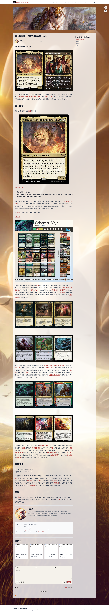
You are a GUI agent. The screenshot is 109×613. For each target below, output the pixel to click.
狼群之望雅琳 (36, 448)
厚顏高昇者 (66, 288)
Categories (51, 2)
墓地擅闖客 (55, 290)
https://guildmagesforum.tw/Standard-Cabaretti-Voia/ (37, 530)
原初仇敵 (41, 445)
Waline (69, 595)
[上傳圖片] (21, 582)
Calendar (64, 2)
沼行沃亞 (68, 453)
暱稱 (18, 567)
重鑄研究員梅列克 (24, 97)
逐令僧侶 (26, 372)
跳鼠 (21, 40)
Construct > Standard (31, 42)
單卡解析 (78, 41)
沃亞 (58, 97)
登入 (64, 582)
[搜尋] (90, 2)
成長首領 (22, 448)
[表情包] (19, 582)
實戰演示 (78, 43)
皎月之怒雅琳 (19, 453)
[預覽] (23, 582)
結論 (77, 45)
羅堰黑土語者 (48, 365)
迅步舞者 (62, 292)
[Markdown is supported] (17, 582)
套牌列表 (17, 217)
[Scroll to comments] (105, 10)
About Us (58, 2)
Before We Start (80, 39)
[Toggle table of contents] (105, 7)
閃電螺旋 (69, 455)
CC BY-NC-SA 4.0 (42, 532)
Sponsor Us (78, 2)
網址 (55, 567)
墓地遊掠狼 (48, 445)
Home (45, 2)
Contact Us (70, 2)
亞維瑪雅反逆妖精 (58, 365)
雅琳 (70, 448)
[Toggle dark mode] (95, 2)
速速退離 (18, 457)
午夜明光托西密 (51, 453)
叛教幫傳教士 (64, 290)
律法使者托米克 (35, 97)
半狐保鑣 (17, 368)
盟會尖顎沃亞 (48, 97)
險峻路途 (29, 480)
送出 (69, 582)
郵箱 (36, 567)
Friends (84, 2)
